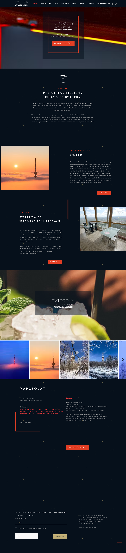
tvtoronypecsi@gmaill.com (87, 519)
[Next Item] (122, 360)
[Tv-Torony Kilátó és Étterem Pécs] (112, 3)
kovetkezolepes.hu (91, 527)
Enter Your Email (20, 518)
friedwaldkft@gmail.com (86, 523)
